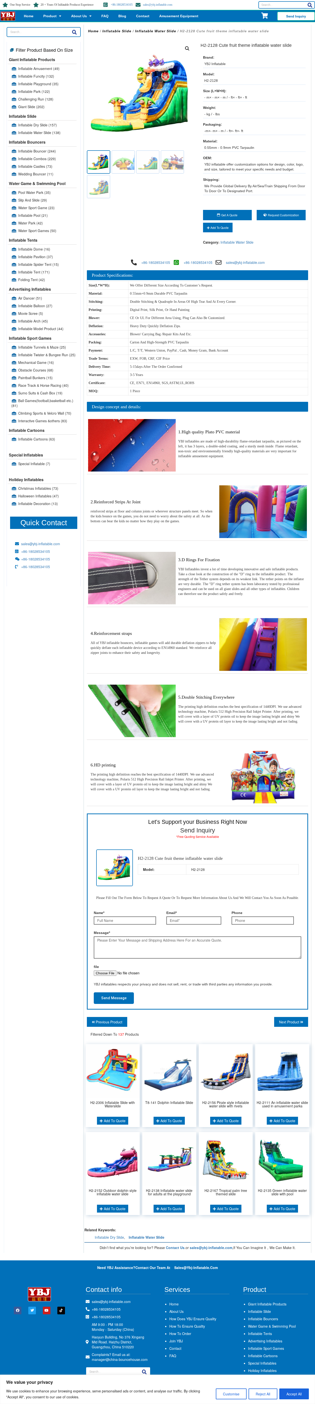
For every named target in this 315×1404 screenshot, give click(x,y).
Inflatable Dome (34, 249)
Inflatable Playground (38, 83)
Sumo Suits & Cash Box (40, 392)
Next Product (289, 1021)
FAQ (105, 16)
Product (50, 16)
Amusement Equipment (178, 16)
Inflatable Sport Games (30, 338)
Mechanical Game (36, 362)
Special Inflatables (26, 455)
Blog (122, 16)
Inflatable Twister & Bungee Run (47, 354)
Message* (102, 933)
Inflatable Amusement (39, 68)
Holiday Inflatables (26, 479)
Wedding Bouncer (35, 173)
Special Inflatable (34, 463)
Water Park (30, 222)
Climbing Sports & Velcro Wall (44, 413)
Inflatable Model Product (40, 328)
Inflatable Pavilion (35, 256)
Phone (237, 913)
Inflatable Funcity (36, 76)
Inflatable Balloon (35, 305)
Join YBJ (176, 1340)
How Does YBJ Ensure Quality (192, 1318)
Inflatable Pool (33, 215)
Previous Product (108, 1021)
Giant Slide (31, 106)
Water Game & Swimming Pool (37, 183)
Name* (99, 913)
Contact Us (175, 1247)
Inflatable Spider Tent (38, 264)
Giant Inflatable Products (32, 59)
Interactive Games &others (42, 420)
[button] (187, 48)
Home (28, 16)
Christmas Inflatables (38, 488)
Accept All (294, 1393)
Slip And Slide (32, 200)
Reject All (263, 1393)
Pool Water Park (34, 192)
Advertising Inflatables (30, 289)
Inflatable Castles (35, 166)
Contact (142, 16)
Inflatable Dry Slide (37, 124)
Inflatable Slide (22, 116)
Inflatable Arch (33, 321)
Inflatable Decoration (38, 503)
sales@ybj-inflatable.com (157, 4)
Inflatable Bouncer (37, 151)
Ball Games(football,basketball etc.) (42, 403)
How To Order (180, 1333)
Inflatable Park (34, 91)
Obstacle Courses (35, 370)
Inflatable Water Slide (39, 132)
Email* (171, 913)
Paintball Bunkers (35, 377)
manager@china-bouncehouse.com (120, 1359)
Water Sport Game (36, 207)
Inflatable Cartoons (27, 430)
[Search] (310, 5)
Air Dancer (30, 298)
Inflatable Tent (34, 272)
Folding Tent (31, 279)
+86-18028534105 (122, 4)
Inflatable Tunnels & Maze (42, 347)
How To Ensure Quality (187, 1326)
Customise (231, 1393)
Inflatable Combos (37, 158)
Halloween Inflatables (38, 495)
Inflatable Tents (23, 240)
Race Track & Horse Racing (43, 385)
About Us (79, 16)
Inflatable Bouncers (27, 142)
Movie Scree (30, 313)
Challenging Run (35, 99)
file (96, 967)
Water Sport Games (37, 230)
